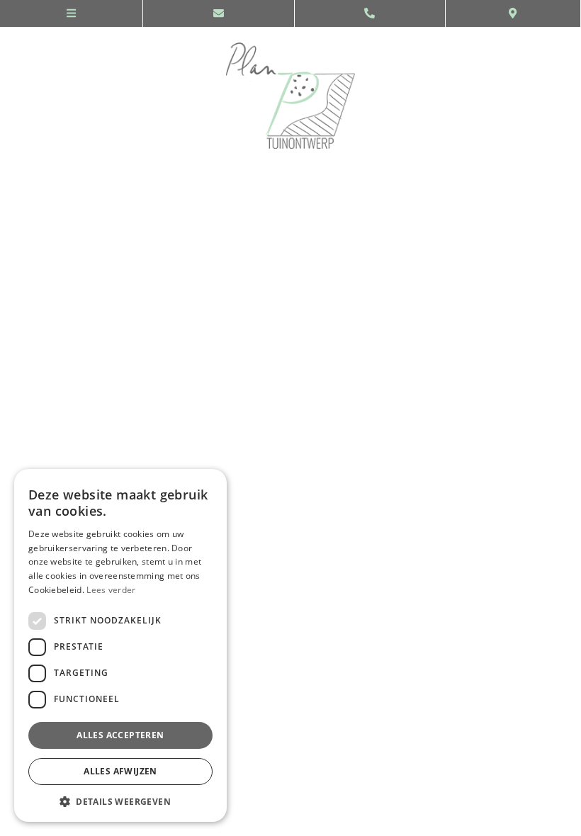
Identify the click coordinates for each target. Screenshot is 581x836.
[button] (120, 801)
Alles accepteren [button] (120, 735)
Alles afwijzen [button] (120, 771)
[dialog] (120, 645)
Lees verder (110, 590)
